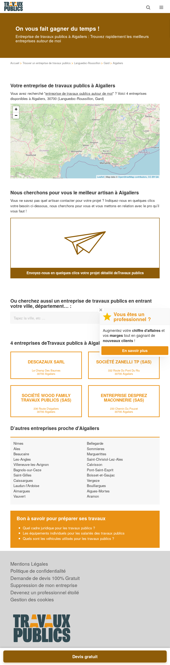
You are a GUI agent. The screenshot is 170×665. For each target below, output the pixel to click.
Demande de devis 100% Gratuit (45, 578)
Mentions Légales (29, 563)
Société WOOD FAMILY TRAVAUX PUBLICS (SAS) (46, 397)
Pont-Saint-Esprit (100, 469)
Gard (106, 63)
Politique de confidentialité (38, 570)
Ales (16, 448)
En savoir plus (135, 350)
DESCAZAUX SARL (46, 362)
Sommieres (95, 448)
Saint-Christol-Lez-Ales (105, 459)
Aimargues (21, 490)
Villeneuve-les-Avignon (31, 464)
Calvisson (94, 464)
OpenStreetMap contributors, (133, 176)
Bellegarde (95, 443)
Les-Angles (22, 459)
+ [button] (16, 109)
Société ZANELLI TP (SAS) (124, 362)
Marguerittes (96, 453)
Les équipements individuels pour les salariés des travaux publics (74, 533)
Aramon (93, 496)
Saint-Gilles (22, 474)
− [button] (16, 115)
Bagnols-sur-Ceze (27, 469)
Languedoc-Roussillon (87, 63)
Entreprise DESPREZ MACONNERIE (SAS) (124, 397)
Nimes (18, 443)
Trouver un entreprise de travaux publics (47, 63)
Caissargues (23, 480)
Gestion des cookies (32, 599)
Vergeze (93, 480)
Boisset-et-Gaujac (101, 474)
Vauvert (19, 496)
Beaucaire (21, 453)
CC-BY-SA (153, 176)
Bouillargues (96, 485)
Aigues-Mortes (98, 490)
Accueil (14, 63)
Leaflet (100, 176)
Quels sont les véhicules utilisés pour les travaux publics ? (68, 538)
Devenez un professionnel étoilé (44, 592)
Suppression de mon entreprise (43, 585)
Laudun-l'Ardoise (26, 485)
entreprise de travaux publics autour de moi (79, 93)
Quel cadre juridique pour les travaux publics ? (59, 527)
